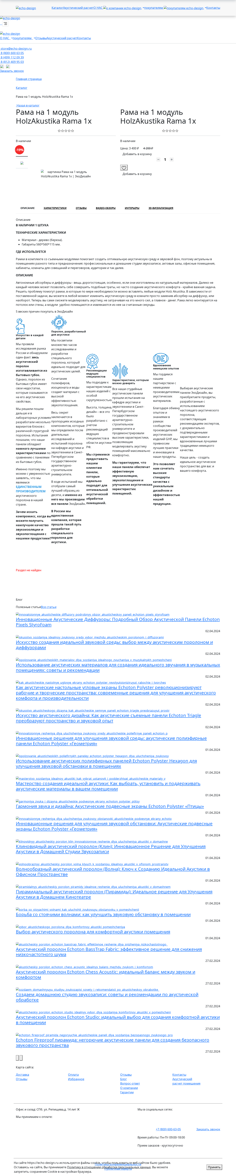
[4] (69, 130)
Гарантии (127, 1092)
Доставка (22, 1075)
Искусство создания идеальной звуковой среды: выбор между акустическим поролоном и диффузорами (114, 644)
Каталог (57, 8)
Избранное (76, 1079)
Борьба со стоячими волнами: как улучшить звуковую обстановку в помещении (103, 914)
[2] (62, 130)
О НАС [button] (98, 8)
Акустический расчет (78, 8)
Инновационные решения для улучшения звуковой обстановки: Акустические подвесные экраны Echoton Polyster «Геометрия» (114, 826)
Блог (123, 1079)
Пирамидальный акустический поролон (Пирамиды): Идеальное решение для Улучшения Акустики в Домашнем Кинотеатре (114, 894)
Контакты (213, 8)
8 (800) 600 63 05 (12, 53)
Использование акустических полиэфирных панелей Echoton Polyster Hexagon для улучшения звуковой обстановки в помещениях (106, 763)
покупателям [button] (154, 8)
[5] (72, 130)
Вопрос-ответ (130, 1083)
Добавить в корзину (137, 154)
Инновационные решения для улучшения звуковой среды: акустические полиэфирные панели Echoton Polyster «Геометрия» (111, 740)
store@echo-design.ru (16, 49)
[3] (66, 130)
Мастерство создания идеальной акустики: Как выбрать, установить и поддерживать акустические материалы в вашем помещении (108, 786)
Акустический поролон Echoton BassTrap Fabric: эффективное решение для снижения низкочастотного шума (109, 951)
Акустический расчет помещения (186, 1081)
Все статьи (48, 607)
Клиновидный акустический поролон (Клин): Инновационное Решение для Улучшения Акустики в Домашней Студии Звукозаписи (111, 849)
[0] (163, 130)
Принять (214, 1167)
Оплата (73, 1075)
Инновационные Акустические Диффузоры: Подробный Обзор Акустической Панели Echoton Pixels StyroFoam (118, 622)
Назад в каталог (27, 105)
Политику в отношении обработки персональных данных (109, 1167)
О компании (129, 1088)
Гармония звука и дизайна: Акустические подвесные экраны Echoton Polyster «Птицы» (110, 806)
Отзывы (41, 38)
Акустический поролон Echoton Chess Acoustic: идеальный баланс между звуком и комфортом (105, 974)
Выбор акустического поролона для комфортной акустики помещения (93, 932)
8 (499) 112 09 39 (12, 57)
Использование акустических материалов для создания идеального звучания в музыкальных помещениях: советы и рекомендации (118, 667)
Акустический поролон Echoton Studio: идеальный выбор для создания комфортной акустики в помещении (118, 1019)
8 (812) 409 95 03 (12, 62)
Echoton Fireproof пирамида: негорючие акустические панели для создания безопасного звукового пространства (112, 1042)
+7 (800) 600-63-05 (168, 1129)
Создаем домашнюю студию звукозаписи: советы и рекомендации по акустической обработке (107, 997)
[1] (59, 130)
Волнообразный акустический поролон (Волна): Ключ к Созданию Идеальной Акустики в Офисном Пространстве (113, 871)
